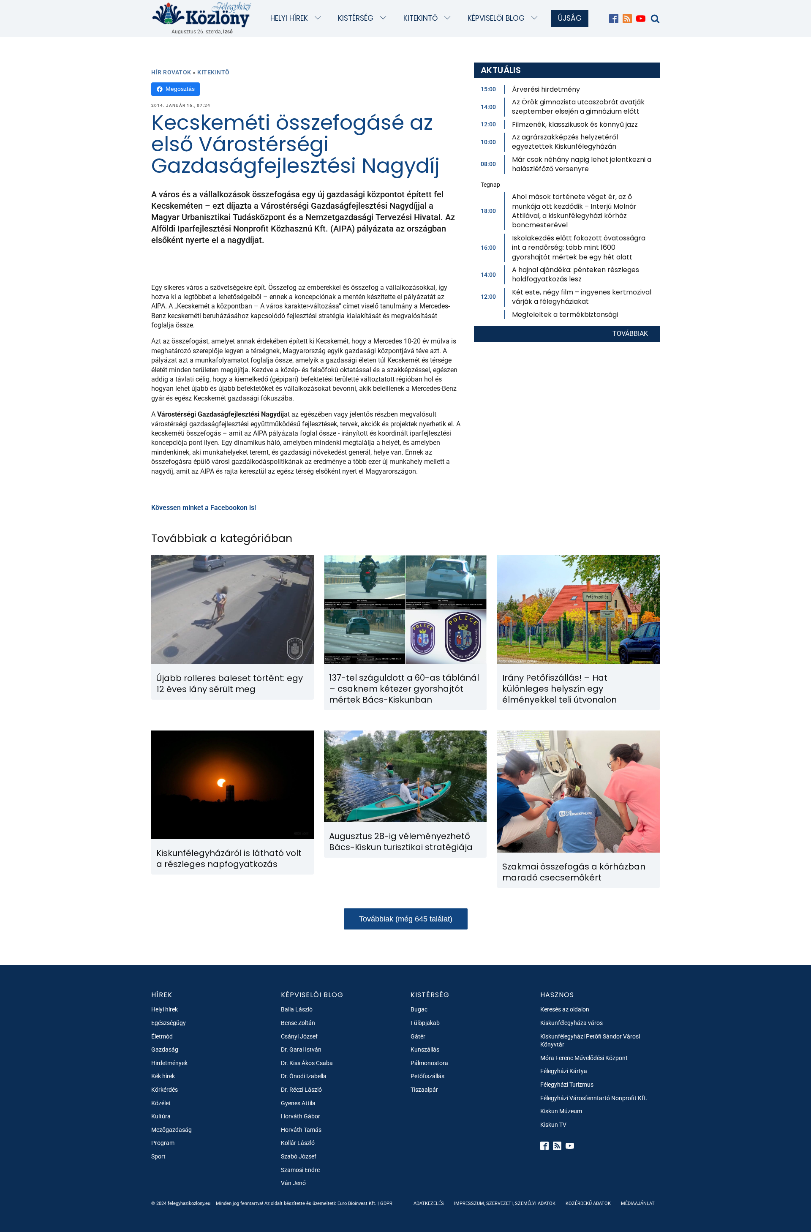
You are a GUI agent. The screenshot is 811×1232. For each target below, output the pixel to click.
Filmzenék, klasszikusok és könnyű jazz (575, 124)
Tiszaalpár (424, 1089)
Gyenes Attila (298, 1103)
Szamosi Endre (300, 1170)
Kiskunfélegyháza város (571, 1022)
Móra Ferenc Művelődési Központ (584, 1058)
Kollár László (298, 1142)
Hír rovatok (171, 72)
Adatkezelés (429, 1203)
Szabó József (298, 1156)
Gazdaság (164, 1049)
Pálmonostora (429, 1063)
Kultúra (161, 1116)
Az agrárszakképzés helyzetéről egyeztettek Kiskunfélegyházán (565, 141)
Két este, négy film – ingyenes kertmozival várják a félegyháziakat (581, 296)
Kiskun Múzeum (561, 1111)
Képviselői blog (496, 18)
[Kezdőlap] (202, 14)
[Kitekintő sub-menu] (449, 18)
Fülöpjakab (425, 1022)
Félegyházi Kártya (563, 1071)
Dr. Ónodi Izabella (304, 1076)
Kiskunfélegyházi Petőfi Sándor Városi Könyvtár (590, 1040)
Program (162, 1142)
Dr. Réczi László (301, 1089)
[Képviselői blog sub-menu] (536, 18)
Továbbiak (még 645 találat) (405, 919)
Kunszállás (425, 1049)
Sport (158, 1156)
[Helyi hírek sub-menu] (319, 18)
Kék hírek (163, 1076)
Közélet (161, 1103)
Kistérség (355, 18)
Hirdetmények (169, 1063)
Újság (570, 18)
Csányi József (299, 1036)
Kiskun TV (553, 1124)
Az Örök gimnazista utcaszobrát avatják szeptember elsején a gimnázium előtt (578, 106)
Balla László (297, 1009)
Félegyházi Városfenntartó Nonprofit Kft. (594, 1098)
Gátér (418, 1036)
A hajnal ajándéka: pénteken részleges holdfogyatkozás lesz (575, 274)
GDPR (386, 1203)
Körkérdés (164, 1089)
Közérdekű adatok (588, 1203)
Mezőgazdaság (171, 1129)
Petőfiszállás (427, 1076)
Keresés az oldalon (564, 1009)
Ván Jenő (293, 1183)
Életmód (162, 1036)
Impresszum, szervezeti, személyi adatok (504, 1203)
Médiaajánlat (638, 1203)
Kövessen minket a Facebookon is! (203, 508)
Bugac (419, 1009)
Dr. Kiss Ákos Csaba (307, 1063)
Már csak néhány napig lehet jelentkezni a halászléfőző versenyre (581, 164)
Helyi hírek (289, 18)
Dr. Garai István (301, 1049)
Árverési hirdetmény (546, 89)
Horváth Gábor (300, 1116)
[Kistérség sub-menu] (385, 18)
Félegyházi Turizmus (566, 1084)
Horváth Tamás (301, 1129)
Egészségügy (168, 1022)
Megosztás (180, 88)
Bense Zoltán (298, 1022)
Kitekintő (420, 18)
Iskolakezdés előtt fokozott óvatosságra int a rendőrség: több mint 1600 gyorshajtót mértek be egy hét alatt (578, 247)
